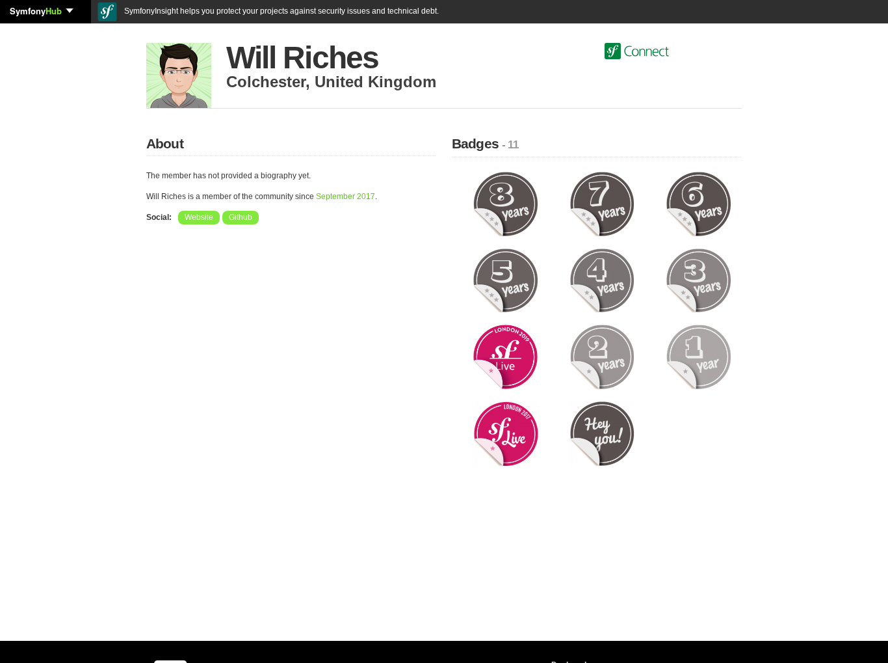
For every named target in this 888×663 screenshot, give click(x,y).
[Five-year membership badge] (505, 279)
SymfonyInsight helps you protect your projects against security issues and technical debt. (280, 11)
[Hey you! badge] (602, 433)
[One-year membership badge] (698, 356)
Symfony (36, 11)
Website (199, 217)
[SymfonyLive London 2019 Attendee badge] (505, 356)
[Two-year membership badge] (602, 356)
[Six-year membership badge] (698, 203)
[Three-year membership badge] (698, 279)
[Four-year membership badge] (602, 279)
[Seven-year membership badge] (602, 203)
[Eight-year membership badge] (505, 203)
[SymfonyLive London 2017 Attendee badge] (505, 433)
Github (240, 217)
